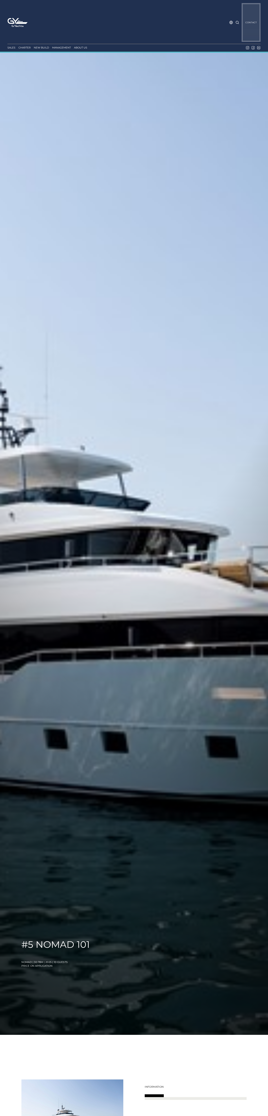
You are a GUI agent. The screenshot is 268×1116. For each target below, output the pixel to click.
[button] (231, 22)
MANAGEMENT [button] (61, 47)
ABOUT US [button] (80, 47)
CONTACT (251, 22)
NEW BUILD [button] (41, 47)
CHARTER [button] (24, 47)
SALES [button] (11, 47)
